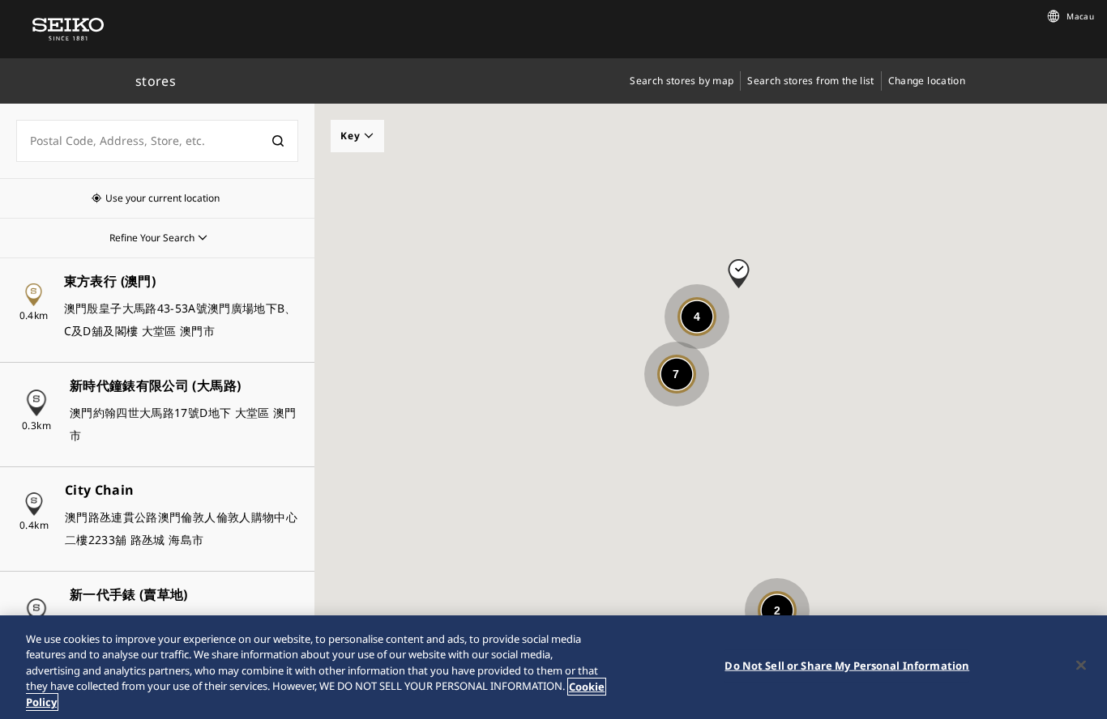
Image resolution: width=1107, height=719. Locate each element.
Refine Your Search (151, 238)
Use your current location (162, 198)
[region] (553, 667)
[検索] (278, 141)
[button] (738, 266)
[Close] (1081, 665)
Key (352, 136)
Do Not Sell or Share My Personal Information (846, 665)
